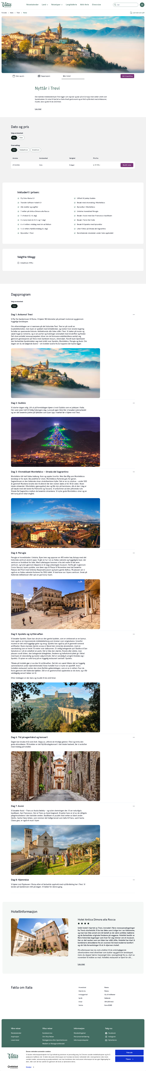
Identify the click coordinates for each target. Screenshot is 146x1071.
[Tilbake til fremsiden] (8, 4)
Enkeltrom (35, 150)
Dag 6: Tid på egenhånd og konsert (29, 737)
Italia (11, 13)
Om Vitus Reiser (48, 1037)
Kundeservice (47, 1033)
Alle (14, 137)
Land (44, 5)
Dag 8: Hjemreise (20, 880)
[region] (55, 373)
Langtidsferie (71, 5)
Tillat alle (129, 1052)
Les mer (81, 964)
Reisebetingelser (80, 1033)
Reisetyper (55, 5)
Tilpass (128, 1059)
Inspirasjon (15, 1037)
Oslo (21, 137)
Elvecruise (96, 5)
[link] (4, 13)
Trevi (18, 13)
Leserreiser (15, 1040)
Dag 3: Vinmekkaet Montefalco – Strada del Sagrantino (39, 472)
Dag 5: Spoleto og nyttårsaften (27, 634)
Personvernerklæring (81, 1037)
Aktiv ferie (84, 5)
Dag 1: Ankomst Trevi (22, 314)
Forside (4, 13)
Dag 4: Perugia (18, 553)
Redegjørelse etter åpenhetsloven (54, 1040)
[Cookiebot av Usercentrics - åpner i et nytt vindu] (13, 1067)
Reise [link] (25, 13)
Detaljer (28, 1067)
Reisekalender (32, 5)
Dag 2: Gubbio (18, 403)
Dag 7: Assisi (17, 806)
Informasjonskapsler (81, 1040)
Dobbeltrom (24, 150)
